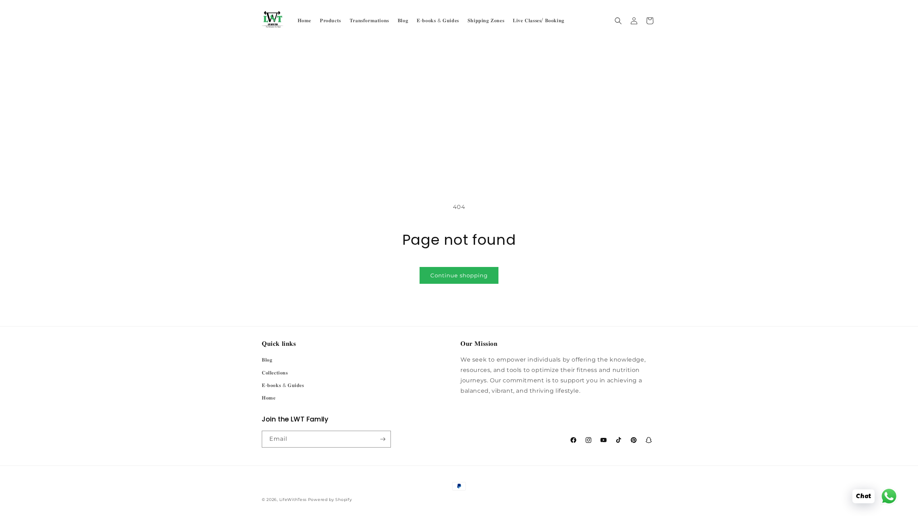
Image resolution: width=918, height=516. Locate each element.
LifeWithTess (293, 499)
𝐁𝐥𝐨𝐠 (267, 360)
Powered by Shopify (330, 499)
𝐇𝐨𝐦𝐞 (268, 398)
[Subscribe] (383, 439)
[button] (618, 21)
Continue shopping (459, 275)
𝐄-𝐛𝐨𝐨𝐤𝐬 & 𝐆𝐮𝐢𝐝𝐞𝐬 (283, 385)
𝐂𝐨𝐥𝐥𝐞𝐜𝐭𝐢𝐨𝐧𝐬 (275, 372)
